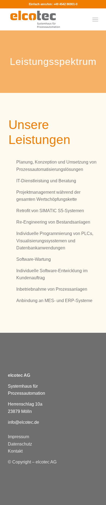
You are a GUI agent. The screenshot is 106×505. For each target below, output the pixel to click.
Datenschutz (20, 444)
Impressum (18, 436)
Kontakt (15, 451)
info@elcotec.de (23, 422)
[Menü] (95, 19)
